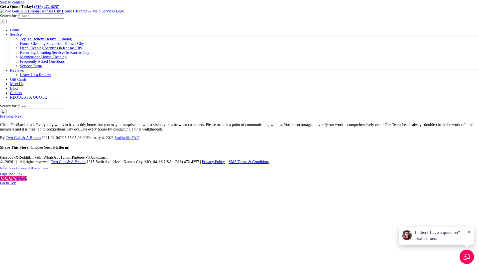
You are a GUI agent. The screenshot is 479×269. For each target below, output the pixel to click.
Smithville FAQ (127, 137)
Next (18, 116)
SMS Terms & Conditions (249, 162)
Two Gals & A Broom (23, 137)
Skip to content (12, 2)
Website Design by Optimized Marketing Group (24, 168)
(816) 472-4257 (46, 6)
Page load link (11, 174)
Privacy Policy (213, 162)
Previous (7, 116)
